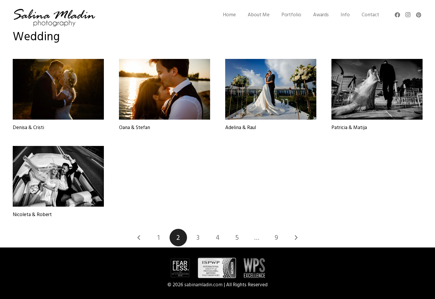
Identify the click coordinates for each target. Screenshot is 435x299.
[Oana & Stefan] (164, 89)
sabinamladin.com (203, 285)
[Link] (54, 18)
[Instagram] (408, 14)
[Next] (296, 238)
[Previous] (139, 238)
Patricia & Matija (349, 127)
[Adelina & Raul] (270, 89)
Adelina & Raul (240, 127)
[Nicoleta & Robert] (58, 176)
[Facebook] (397, 14)
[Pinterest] (418, 14)
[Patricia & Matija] (377, 89)
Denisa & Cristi (28, 127)
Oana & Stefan (134, 127)
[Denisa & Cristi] (58, 89)
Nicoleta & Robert (32, 214)
